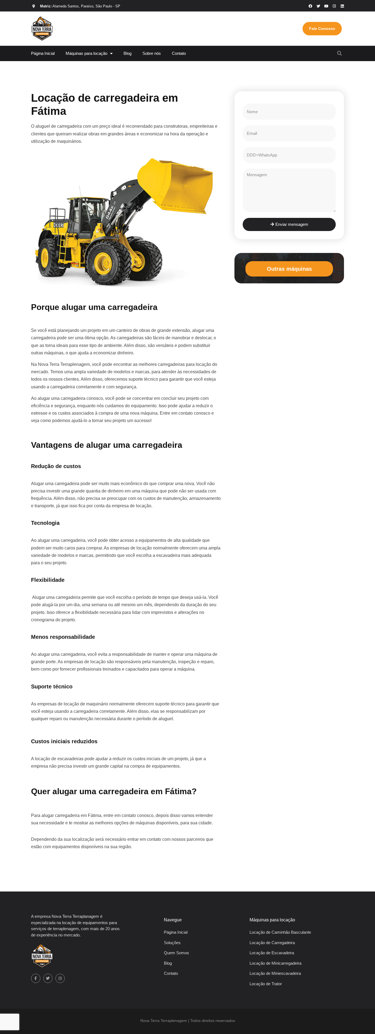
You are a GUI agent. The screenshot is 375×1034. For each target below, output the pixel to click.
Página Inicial (43, 53)
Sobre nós (151, 53)
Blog (127, 53)
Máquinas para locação (86, 53)
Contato (179, 53)
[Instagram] (334, 6)
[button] (339, 53)
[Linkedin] (342, 6)
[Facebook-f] (35, 978)
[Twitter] (48, 978)
